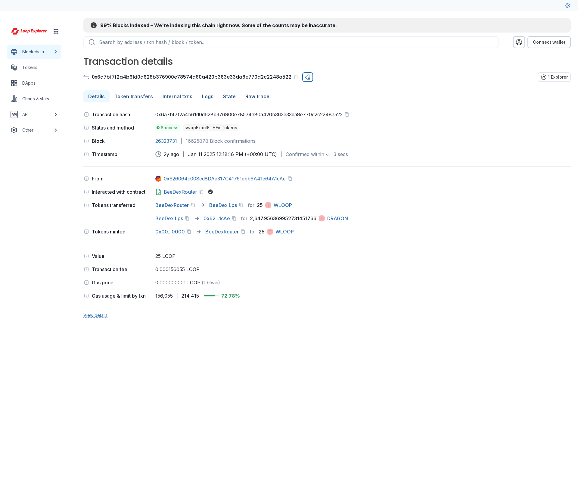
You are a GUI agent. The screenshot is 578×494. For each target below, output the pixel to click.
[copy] (297, 77)
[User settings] (568, 5)
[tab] (96, 96)
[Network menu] (56, 31)
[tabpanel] (327, 214)
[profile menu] (519, 42)
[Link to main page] (29, 31)
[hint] (86, 114)
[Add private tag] (307, 77)
